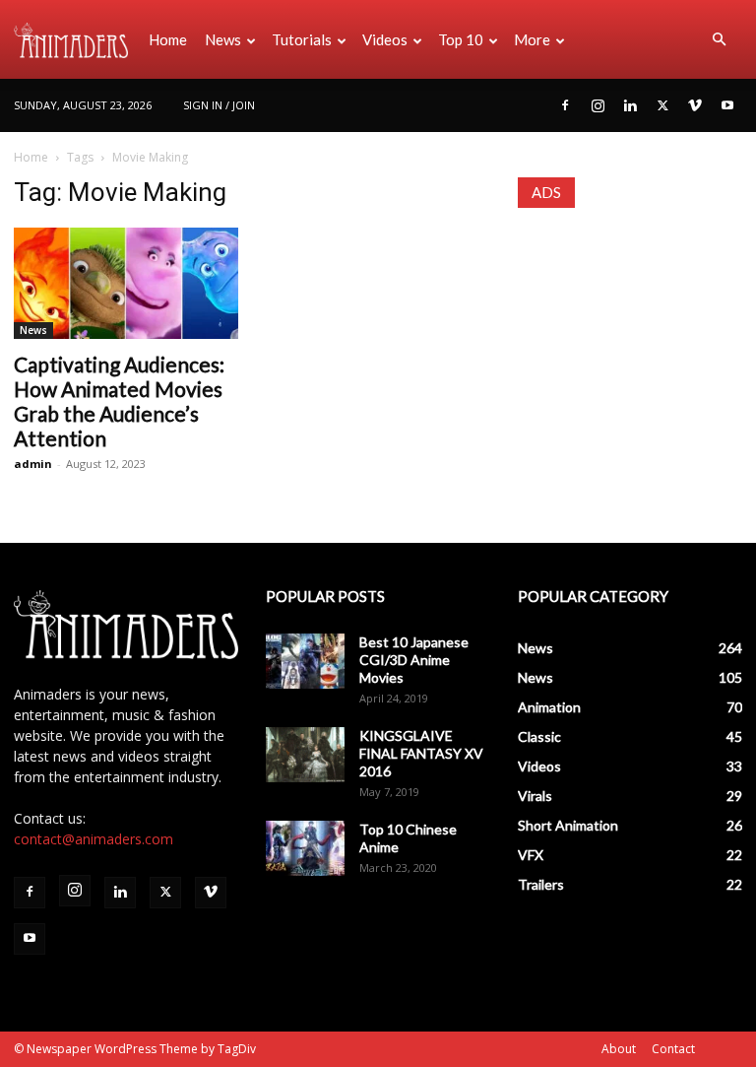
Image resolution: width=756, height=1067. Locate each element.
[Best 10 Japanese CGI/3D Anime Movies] (305, 661)
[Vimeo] (695, 105)
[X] (662, 105)
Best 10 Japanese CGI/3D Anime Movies (414, 660)
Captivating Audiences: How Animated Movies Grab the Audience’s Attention (119, 401)
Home (168, 39)
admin (33, 463)
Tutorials (302, 39)
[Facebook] (565, 105)
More (532, 39)
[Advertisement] (630, 332)
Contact (673, 1048)
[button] (718, 40)
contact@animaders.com (93, 839)
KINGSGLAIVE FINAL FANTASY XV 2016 (421, 753)
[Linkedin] (630, 105)
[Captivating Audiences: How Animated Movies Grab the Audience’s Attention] (126, 283)
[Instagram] (597, 105)
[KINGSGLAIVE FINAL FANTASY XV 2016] (305, 754)
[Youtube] (727, 105)
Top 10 (460, 39)
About (618, 1048)
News (223, 39)
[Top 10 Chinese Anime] (305, 848)
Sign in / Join (219, 105)
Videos (385, 39)
